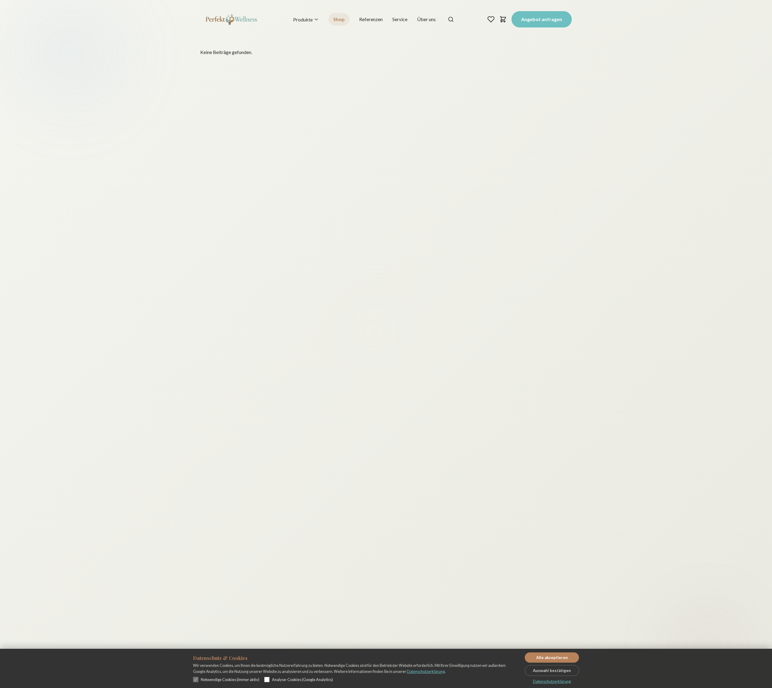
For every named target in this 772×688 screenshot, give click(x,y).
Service (399, 19)
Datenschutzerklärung (426, 671)
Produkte (303, 19)
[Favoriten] (491, 19)
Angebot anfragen (541, 19)
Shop (339, 19)
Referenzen (371, 19)
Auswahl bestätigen (552, 670)
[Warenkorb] (503, 19)
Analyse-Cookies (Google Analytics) (302, 679)
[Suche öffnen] (450, 19)
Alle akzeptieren (552, 657)
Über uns (426, 19)
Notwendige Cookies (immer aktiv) (230, 679)
